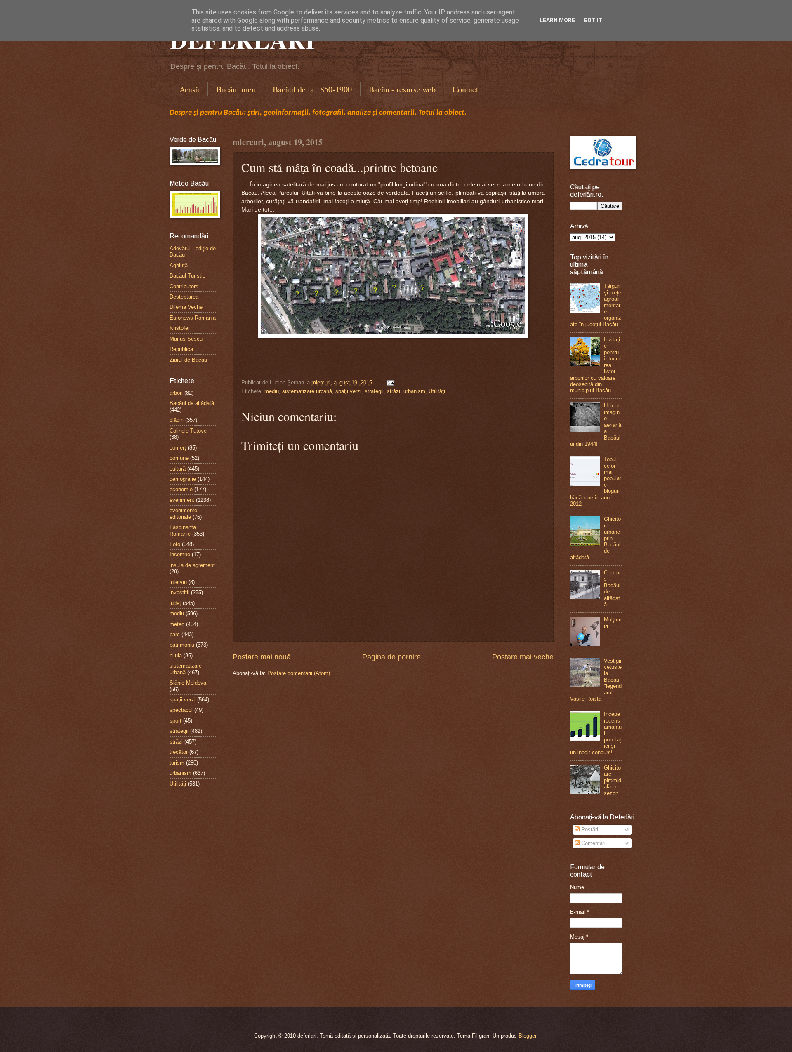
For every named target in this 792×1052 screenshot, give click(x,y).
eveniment (182, 500)
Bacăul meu (236, 89)
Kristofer (180, 328)
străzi (393, 391)
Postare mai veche (523, 657)
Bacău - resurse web (402, 89)
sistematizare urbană (307, 391)
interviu (178, 582)
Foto (175, 544)
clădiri (177, 420)
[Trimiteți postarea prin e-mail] (389, 382)
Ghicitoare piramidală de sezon (612, 780)
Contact (465, 89)
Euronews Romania (193, 318)
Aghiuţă (179, 265)
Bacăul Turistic (187, 276)
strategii (374, 391)
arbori (176, 393)
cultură (178, 469)
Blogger (527, 1036)
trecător (179, 752)
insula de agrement (192, 565)
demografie (183, 479)
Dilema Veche (186, 307)
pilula (176, 655)
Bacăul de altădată (192, 403)
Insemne (180, 554)
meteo (177, 624)
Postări (589, 829)
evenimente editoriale (183, 513)
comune (179, 458)
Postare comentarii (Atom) (298, 673)
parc (175, 634)
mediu (271, 391)
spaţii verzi (348, 391)
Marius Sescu (186, 339)
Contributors (184, 286)
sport (176, 721)
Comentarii (593, 843)
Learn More (557, 20)
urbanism (414, 391)
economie (181, 489)
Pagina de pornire (391, 657)
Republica (181, 349)
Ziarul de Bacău (188, 360)
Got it (592, 20)
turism (177, 763)
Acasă (189, 89)
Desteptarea (184, 297)
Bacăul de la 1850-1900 (312, 89)
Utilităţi (437, 391)
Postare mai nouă (262, 657)
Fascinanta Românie (183, 530)
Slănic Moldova (188, 683)
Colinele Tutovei (189, 431)
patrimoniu (182, 645)
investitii (179, 592)
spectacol (181, 710)
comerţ (178, 448)
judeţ (175, 603)
